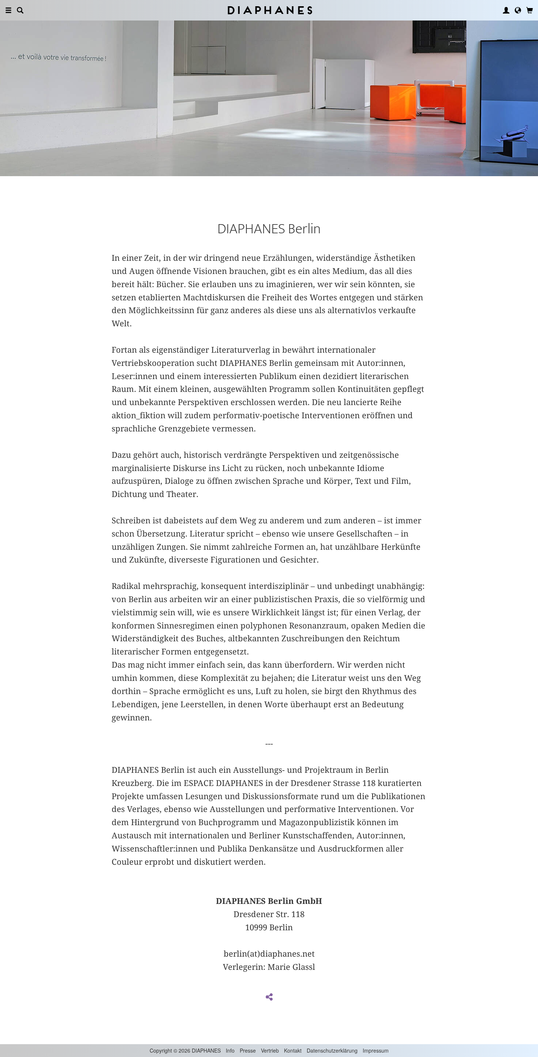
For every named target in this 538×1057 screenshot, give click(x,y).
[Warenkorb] (529, 10)
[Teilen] (269, 997)
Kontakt (293, 1050)
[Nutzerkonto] (506, 10)
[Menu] (8, 10)
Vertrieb (270, 1050)
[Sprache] (518, 10)
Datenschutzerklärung (332, 1050)
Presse (248, 1050)
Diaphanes (269, 10)
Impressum (376, 1050)
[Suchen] (20, 10)
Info (230, 1050)
